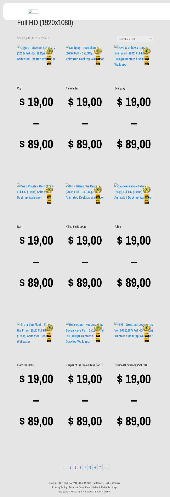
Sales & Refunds (101, 487)
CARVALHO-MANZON (80, 483)
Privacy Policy (59, 487)
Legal (115, 487)
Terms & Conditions (79, 487)
